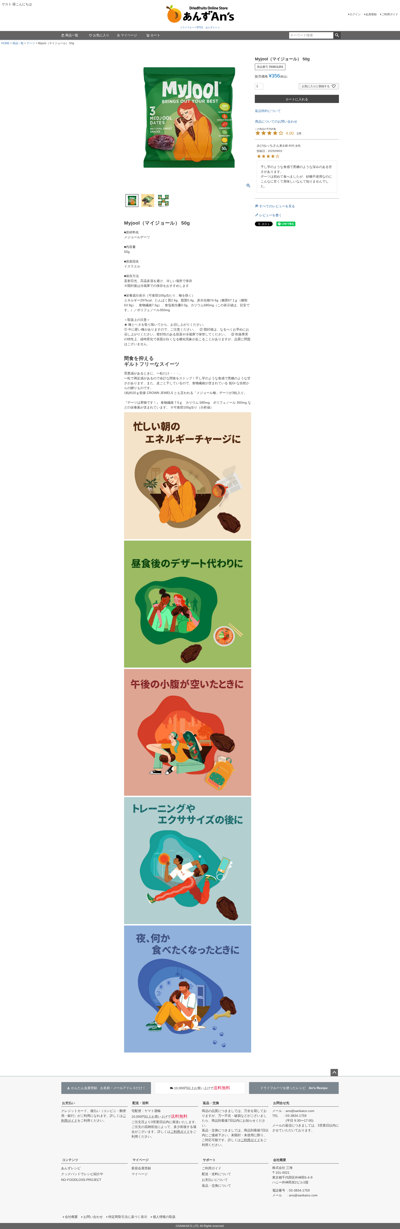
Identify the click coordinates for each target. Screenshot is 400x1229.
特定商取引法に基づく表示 (127, 1217)
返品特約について (268, 111)
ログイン (355, 14)
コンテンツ (70, 1160)
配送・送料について (216, 1174)
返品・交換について (216, 1185)
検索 (337, 35)
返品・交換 (211, 1103)
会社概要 (279, 1160)
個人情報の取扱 (164, 1217)
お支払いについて (215, 1180)
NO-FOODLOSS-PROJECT (81, 1180)
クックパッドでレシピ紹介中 (82, 1174)
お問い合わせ (93, 1217)
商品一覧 (71, 35)
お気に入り (101, 35)
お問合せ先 (281, 1103)
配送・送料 (140, 1103)
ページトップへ (334, 1072)
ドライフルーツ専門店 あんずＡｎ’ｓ (200, 27)
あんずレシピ (71, 1168)
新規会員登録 (141, 1168)
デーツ (31, 43)
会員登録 (371, 14)
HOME (5, 43)
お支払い (68, 1103)
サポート (209, 1160)
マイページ (129, 35)
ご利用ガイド (389, 14)
